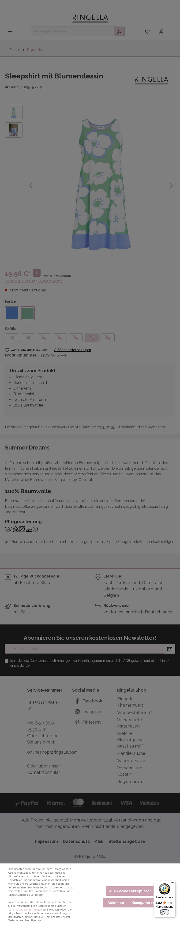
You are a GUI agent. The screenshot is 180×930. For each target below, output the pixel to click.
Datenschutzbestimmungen (25, 909)
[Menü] (172, 883)
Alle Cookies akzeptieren (130, 891)
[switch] (164, 912)
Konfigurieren (143, 903)
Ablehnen (116, 903)
